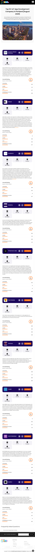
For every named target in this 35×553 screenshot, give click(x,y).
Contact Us (15, 544)
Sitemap (14, 546)
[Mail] (19, 53)
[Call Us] (22, 53)
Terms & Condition (27, 544)
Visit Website (27, 52)
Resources (15, 543)
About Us (25, 541)
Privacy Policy (26, 543)
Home (14, 541)
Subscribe (31, 534)
